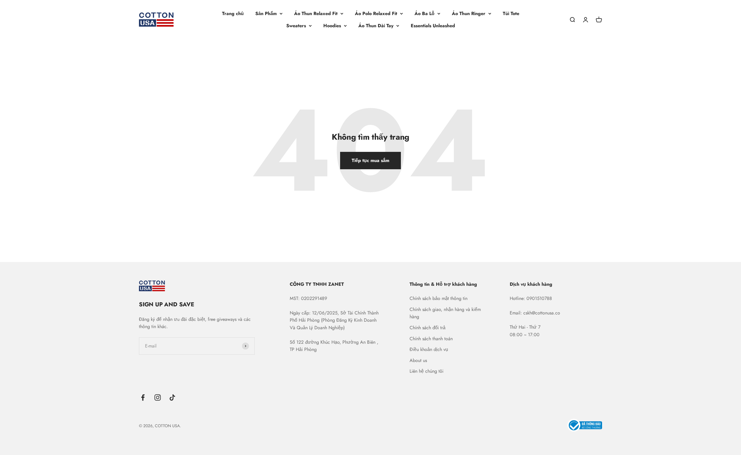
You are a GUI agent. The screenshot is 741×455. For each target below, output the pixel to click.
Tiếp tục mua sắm (370, 160)
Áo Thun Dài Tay (375, 25)
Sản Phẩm (266, 13)
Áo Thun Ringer (468, 13)
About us (418, 360)
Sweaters (296, 25)
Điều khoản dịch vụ (429, 349)
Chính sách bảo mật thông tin (438, 298)
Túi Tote (511, 13)
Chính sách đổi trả (427, 327)
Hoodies (332, 25)
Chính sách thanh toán (431, 338)
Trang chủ (233, 13)
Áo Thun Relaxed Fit (316, 13)
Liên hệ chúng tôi (426, 371)
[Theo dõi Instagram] (158, 397)
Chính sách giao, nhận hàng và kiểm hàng (445, 313)
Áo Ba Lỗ (424, 13)
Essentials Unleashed (433, 25)
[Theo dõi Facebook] (143, 397)
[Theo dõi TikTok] (172, 397)
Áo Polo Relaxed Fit (376, 13)
